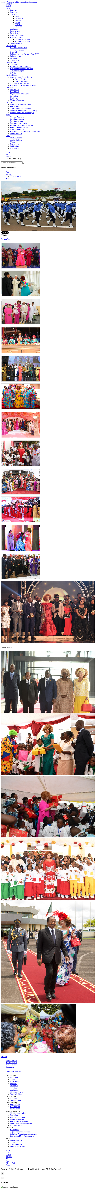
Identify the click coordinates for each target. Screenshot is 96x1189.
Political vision (15, 56)
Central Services (21, 79)
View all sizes (15, 176)
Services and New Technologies (22, 113)
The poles (9, 102)
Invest (8, 115)
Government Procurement (19, 1121)
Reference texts (16, 1126)
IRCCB (13, 73)
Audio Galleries (16, 140)
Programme (14, 58)
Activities (13, 64)
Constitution (14, 92)
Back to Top (5, 239)
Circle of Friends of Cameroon (21, 69)
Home (8, 152)
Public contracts (16, 134)
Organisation (15, 1105)
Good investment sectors (19, 127)
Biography (14, 52)
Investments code (16, 121)
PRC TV (9, 1159)
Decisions (18, 25)
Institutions (14, 96)
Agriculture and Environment (21, 108)
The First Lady (11, 62)
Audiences (14, 29)
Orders (17, 23)
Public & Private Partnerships (21, 1123)
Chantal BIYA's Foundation (20, 67)
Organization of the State (19, 94)
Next (7, 178)
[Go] (23, 163)
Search (8, 1155)
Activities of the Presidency (20, 83)
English (8, 6)
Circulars (18, 27)
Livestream (14, 148)
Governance (14, 106)
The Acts (13, 14)
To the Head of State (22, 41)
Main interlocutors (17, 129)
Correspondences (16, 37)
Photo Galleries (16, 138)
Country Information (18, 1113)
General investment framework (21, 125)
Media (8, 136)
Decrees (18, 21)
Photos (8, 156)
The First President (17, 50)
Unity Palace (15, 1109)
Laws (17, 16)
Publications (14, 146)
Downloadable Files (17, 1146)
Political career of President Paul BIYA (24, 54)
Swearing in (14, 60)
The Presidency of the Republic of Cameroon (20, 2)
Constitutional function (18, 48)
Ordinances (19, 18)
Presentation (14, 90)
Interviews (14, 12)
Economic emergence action (20, 104)
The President (11, 46)
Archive (9, 1157)
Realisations (14, 1082)
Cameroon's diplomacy (18, 1117)
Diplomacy (14, 98)
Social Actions (15, 1100)
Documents (14, 144)
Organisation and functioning (21, 77)
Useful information (17, 100)
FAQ (7, 1161)
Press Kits (14, 33)
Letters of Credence (17, 35)
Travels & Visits (16, 44)
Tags (7, 1153)
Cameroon (9, 88)
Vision (12, 1079)
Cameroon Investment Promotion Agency (25, 131)
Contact (8, 1165)
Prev (7, 172)
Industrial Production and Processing (23, 111)
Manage (9, 174)
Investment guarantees (18, 123)
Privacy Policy (11, 1163)
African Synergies (17, 71)
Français (9, 4)
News (8, 8)
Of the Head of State (22, 39)
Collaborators (15, 1107)
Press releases (15, 31)
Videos (12, 142)
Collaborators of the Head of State (22, 85)
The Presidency (11, 75)
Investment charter (17, 119)
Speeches (13, 10)
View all (4, 1057)
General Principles (17, 117)
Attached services (21, 81)
